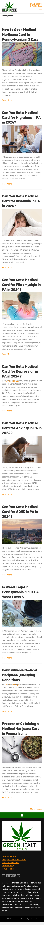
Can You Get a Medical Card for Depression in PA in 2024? (20, 371)
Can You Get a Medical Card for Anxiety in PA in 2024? (22, 428)
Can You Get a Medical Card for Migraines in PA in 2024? (21, 117)
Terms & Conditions (10, 862)
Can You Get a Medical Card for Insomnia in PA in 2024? (21, 201)
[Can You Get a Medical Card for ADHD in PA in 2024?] (22, 531)
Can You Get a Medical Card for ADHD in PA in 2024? (20, 511)
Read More (7, 100)
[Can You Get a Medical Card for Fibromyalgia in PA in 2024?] (22, 306)
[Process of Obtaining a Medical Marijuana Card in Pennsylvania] (22, 749)
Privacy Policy (8, 865)
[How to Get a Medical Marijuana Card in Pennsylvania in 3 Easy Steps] (22, 53)
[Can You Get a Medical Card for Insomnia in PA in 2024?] (22, 222)
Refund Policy (8, 868)
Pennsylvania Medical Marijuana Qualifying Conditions (19, 675)
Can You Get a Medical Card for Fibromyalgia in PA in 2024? (21, 284)
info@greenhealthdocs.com (14, 859)
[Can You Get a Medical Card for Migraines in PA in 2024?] (22, 138)
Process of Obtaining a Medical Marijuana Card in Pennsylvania (21, 728)
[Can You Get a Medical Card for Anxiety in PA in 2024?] (22, 449)
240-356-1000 (9, 856)
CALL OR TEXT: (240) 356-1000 (35, 5)
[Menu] (22, 815)
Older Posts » (36, 809)
